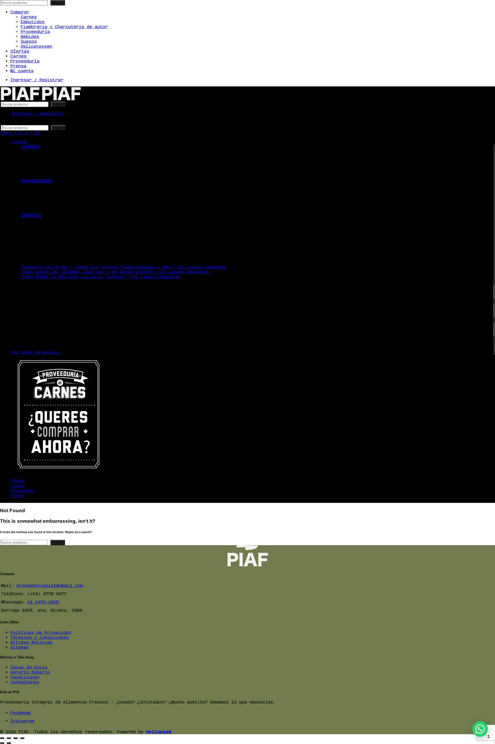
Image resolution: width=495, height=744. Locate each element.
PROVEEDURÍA (36, 181)
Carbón (40, 200)
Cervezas (42, 191)
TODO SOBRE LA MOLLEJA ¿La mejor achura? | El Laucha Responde (100, 276)
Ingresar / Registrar (36, 79)
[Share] (9, 738)
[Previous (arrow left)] (2, 743)
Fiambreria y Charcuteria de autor (64, 26)
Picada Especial (51, 235)
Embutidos (33, 21)
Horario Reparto (30, 672)
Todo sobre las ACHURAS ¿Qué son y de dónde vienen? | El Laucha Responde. (116, 271)
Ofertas (19, 51)
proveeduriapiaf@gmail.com (49, 585)
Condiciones (24, 677)
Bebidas (30, 36)
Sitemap (19, 647)
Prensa (18, 65)
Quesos (29, 41)
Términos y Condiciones (39, 637)
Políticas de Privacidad (40, 632)
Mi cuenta (22, 70)
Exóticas (42, 161)
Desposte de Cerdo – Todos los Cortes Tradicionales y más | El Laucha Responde (123, 267)
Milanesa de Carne (54, 240)
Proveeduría (35, 31)
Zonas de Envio (28, 667)
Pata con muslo (50, 244)
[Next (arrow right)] (9, 743)
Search (57, 3)
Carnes (29, 16)
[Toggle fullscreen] (15, 738)
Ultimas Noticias (31, 642)
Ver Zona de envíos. (36, 352)
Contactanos (24, 682)
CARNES (30, 147)
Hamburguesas (48, 171)
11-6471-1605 (43, 602)
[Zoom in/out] (22, 738)
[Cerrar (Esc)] (2, 738)
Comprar (19, 12)
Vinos (38, 186)
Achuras (41, 151)
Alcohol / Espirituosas (60, 195)
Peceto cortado (50, 220)
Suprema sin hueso (54, 225)
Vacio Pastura (49, 230)
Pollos (39, 176)
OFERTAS (31, 215)
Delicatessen (36, 46)
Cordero (41, 156)
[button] (480, 729)
